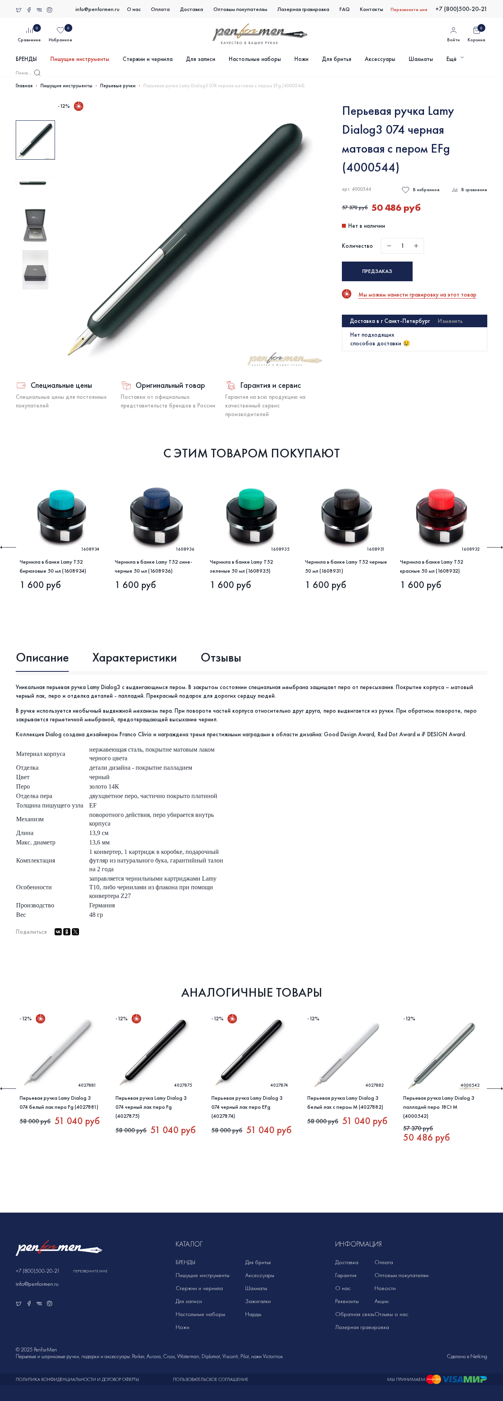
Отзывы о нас (391, 1314)
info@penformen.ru (97, 9)
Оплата (160, 9)
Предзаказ (377, 271)
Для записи (200, 59)
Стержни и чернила (148, 59)
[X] (75, 931)
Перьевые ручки (118, 86)
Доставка (191, 9)
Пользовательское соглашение (210, 1379)
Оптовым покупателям (240, 9)
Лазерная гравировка (303, 9)
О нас (134, 9)
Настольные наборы (255, 59)
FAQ (345, 9)
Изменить (450, 320)
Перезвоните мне (409, 9)
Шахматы (421, 59)
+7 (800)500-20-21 (461, 9)
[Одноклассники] (66, 931)
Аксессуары (380, 59)
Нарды (253, 1314)
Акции (381, 1301)
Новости (385, 1288)
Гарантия (345, 1275)
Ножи (301, 59)
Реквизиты (347, 1301)
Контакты (371, 9)
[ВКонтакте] (58, 931)
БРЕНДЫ (26, 59)
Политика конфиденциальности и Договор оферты (77, 1379)
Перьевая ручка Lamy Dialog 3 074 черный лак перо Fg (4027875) (151, 1107)
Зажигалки (258, 1301)
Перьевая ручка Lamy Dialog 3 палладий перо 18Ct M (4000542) (438, 1107)
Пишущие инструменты (79, 59)
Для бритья (336, 59)
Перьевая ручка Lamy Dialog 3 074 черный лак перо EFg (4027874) (247, 1107)
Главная (24, 86)
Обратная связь (354, 1314)
